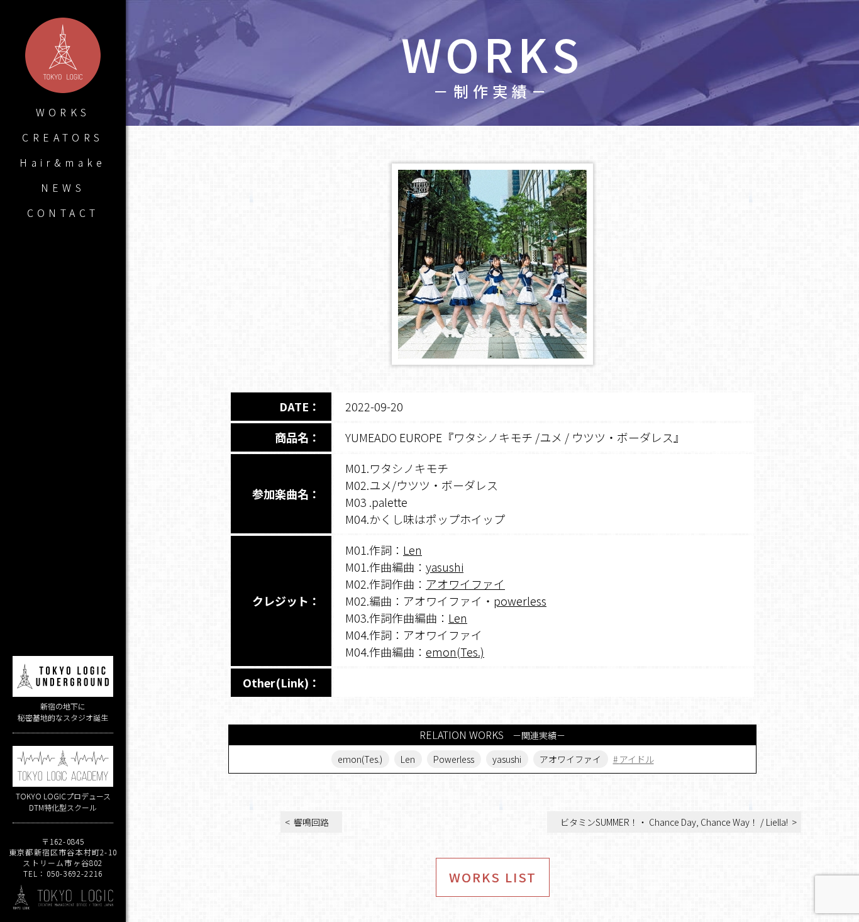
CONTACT (63, 212)
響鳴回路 (311, 822)
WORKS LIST (492, 877)
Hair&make (62, 162)
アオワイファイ (465, 583)
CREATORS (62, 137)
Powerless (453, 759)
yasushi (444, 566)
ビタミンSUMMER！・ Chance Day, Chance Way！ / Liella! (674, 822)
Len (412, 550)
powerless (520, 600)
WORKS (63, 111)
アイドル (636, 759)
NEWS (63, 187)
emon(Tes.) (455, 651)
